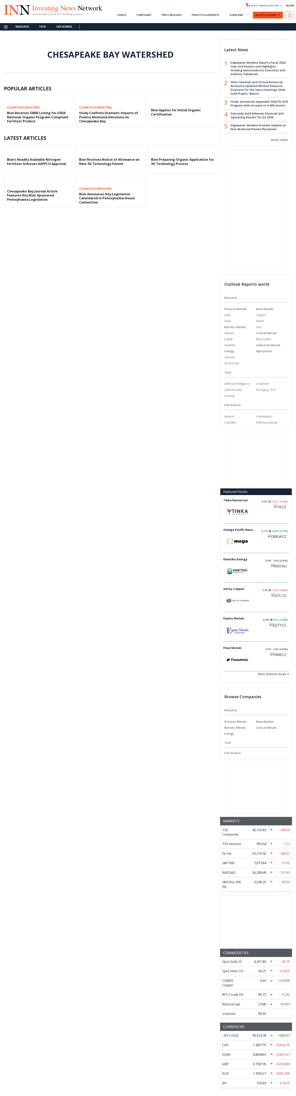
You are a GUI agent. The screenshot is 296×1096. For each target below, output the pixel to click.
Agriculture (264, 351)
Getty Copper (233, 589)
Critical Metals (266, 333)
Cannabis (230, 422)
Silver (227, 321)
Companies (144, 15)
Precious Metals (235, 309)
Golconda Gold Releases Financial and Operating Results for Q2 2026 (257, 115)
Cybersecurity (233, 390)
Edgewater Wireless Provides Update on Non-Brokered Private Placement (258, 127)
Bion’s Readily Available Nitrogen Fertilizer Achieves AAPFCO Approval (36, 161)
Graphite (229, 345)
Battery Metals (235, 327)
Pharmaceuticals (267, 422)
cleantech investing (23, 107)
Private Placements (205, 15)
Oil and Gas (231, 363)
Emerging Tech (266, 390)
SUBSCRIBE (236, 15)
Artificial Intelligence (237, 384)
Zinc (259, 327)
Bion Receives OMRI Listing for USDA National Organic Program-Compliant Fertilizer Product (37, 117)
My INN (290, 5)
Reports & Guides (266, 15)
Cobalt (228, 339)
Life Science (64, 26)
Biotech (229, 416)
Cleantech (262, 384)
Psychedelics (264, 416)
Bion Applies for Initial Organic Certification (176, 112)
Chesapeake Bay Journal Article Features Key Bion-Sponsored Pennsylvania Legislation (32, 195)
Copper (261, 315)
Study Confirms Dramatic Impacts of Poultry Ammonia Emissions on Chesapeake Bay (108, 117)
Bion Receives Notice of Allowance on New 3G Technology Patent (109, 161)
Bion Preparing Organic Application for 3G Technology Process (182, 161)
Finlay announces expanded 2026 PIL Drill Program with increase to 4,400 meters (259, 103)
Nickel (260, 321)
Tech (42, 26)
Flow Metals (232, 648)
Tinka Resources (235, 500)
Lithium (229, 333)
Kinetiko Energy (235, 559)
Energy (229, 351)
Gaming (229, 396)
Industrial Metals (268, 345)
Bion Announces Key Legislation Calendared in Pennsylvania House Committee (107, 198)
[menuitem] (240, 315)
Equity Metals (233, 618)
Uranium (229, 357)
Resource (22, 26)
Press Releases (171, 15)
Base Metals (264, 309)
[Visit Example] (290, 15)
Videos (121, 15)
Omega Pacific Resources (239, 530)
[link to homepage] (15, 9)
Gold (227, 315)
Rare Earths (263, 339)
